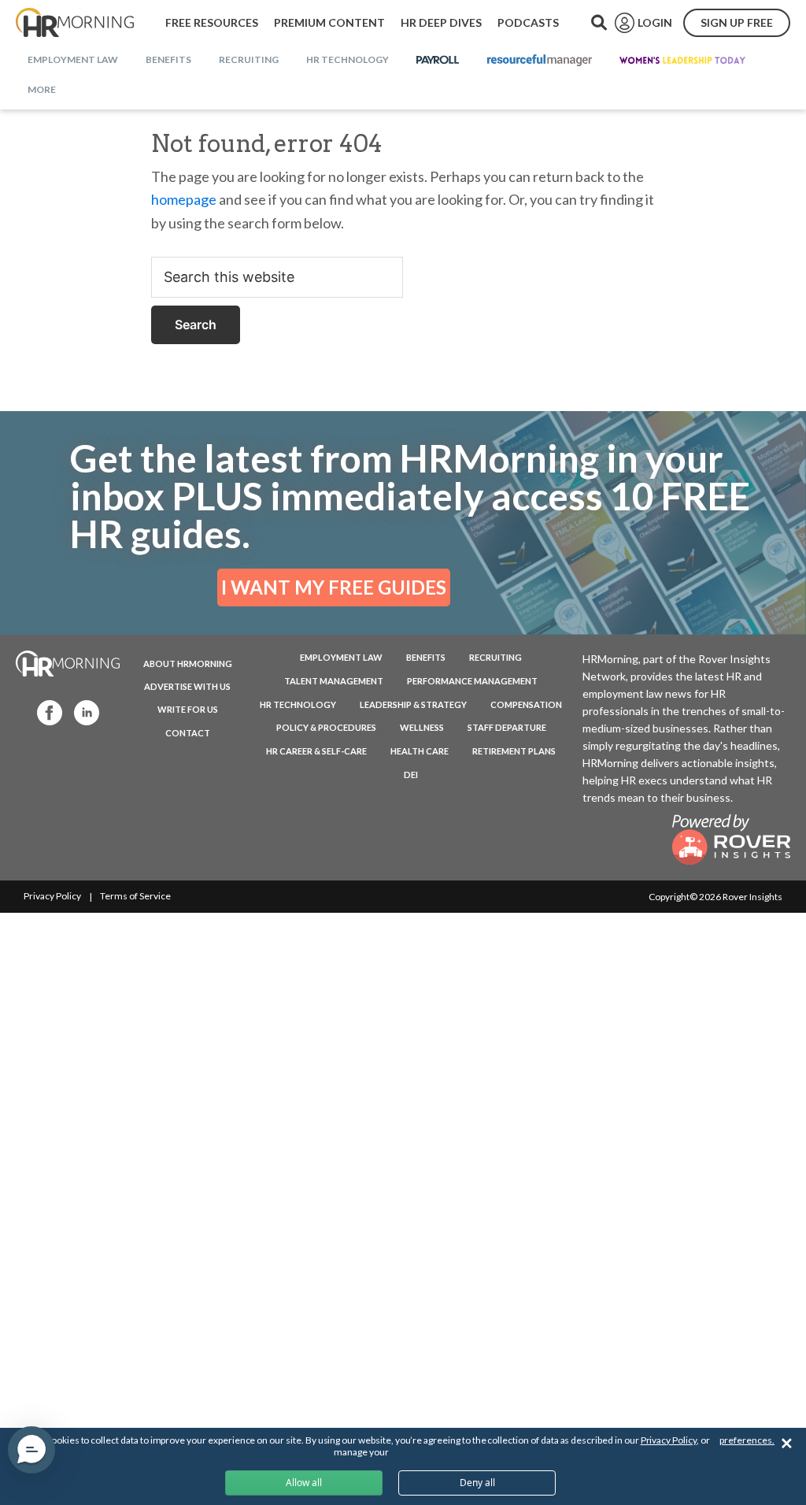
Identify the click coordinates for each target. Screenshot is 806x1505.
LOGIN (655, 22)
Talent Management (333, 681)
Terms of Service (135, 896)
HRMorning (75, 23)
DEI (411, 774)
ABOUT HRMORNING (187, 663)
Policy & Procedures (326, 727)
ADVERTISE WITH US (187, 686)
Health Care (419, 751)
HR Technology (298, 704)
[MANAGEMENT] (539, 61)
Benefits (426, 657)
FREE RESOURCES (211, 22)
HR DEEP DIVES (441, 22)
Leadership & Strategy (413, 704)
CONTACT (187, 733)
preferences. (747, 1440)
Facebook (45, 711)
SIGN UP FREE (737, 22)
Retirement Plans (514, 751)
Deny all (477, 1482)
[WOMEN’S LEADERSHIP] (682, 61)
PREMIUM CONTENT (329, 22)
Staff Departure (507, 727)
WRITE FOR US (187, 709)
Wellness (422, 727)
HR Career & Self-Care (316, 751)
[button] (31, 1449)
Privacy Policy (52, 896)
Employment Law (341, 657)
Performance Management (472, 681)
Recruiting (495, 657)
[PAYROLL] (438, 61)
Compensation (526, 704)
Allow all (304, 1482)
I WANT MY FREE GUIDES (333, 587)
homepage (183, 199)
